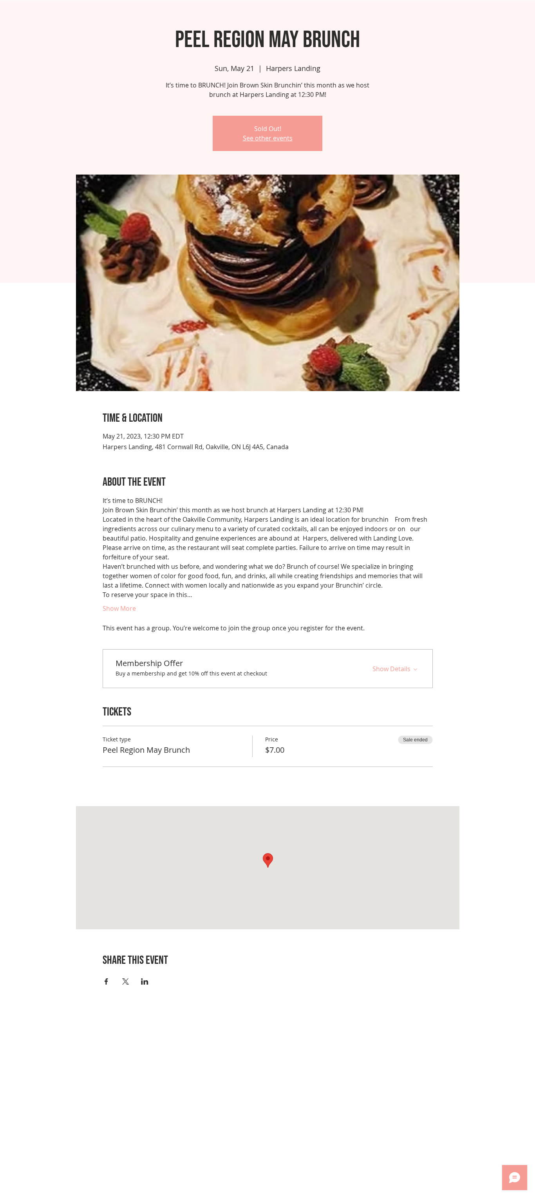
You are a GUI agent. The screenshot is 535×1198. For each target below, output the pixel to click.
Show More (119, 608)
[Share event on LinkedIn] (144, 981)
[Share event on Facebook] (106, 981)
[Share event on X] (125, 981)
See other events (268, 138)
